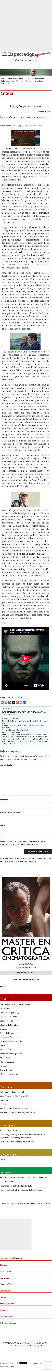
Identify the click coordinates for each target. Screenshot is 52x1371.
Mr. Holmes (5, 1058)
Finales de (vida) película (10, 1130)
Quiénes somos (7, 81)
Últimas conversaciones (10, 1074)
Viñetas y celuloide (8, 1323)
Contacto (5, 84)
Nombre (4, 800)
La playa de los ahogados (11, 1041)
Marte (2, 1045)
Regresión (4, 1066)
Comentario (6, 765)
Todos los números (24, 81)
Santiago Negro (43, 111)
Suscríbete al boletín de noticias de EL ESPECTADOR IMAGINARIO (26, 1204)
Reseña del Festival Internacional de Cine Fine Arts (21, 1190)
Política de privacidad (35, 79)
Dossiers (4, 1310)
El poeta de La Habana (9, 1025)
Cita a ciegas (5, 1008)
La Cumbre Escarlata (9, 1037)
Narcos (3, 1104)
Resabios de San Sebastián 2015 (14, 1108)
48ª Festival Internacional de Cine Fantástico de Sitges (23, 1178)
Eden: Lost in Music (8, 1017)
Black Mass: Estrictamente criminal (15, 1004)
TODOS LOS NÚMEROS (11, 1258)
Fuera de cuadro (7, 1303)
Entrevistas (5, 1291)
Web (2, 825)
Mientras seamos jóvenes (11, 1054)
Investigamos (5, 1271)
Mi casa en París (7, 1049)
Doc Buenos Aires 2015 (10, 1182)
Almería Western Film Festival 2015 (15, 1096)
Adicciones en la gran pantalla (12, 1092)
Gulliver (3, 1160)
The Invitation (6, 1070)
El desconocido (6, 1021)
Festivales (4, 1278)
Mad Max (4, 1100)
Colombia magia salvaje (10, 1013)
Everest (3, 1029)
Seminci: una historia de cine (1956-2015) (17, 1113)
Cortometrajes (7, 1316)
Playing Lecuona (7, 1062)
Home (3, 79)
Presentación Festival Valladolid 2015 (16, 1186)
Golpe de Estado (7, 1033)
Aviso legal (38, 81)
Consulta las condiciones (26, 973)
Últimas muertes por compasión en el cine (18, 1142)
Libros (21, 79)
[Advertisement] (26, 25)
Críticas (3, 1265)
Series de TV (5, 1284)
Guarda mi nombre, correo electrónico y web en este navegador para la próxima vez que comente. (22, 843)
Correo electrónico (10, 812)
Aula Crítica (12, 79)
